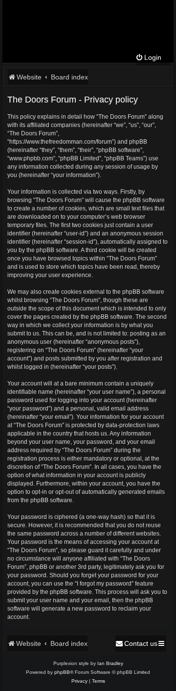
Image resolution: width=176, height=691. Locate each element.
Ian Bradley (110, 663)
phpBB (62, 672)
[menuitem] (148, 57)
